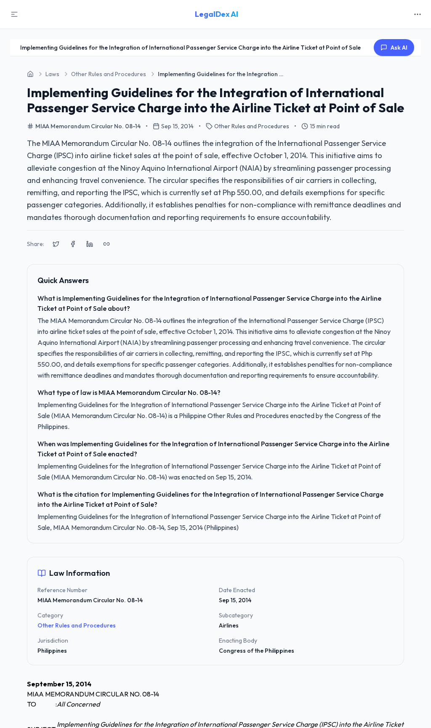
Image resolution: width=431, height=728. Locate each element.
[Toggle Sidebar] (14, 14)
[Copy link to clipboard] (106, 244)
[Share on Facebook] (73, 244)
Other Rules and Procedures (76, 625)
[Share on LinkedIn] (89, 244)
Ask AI (399, 47)
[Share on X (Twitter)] (56, 244)
